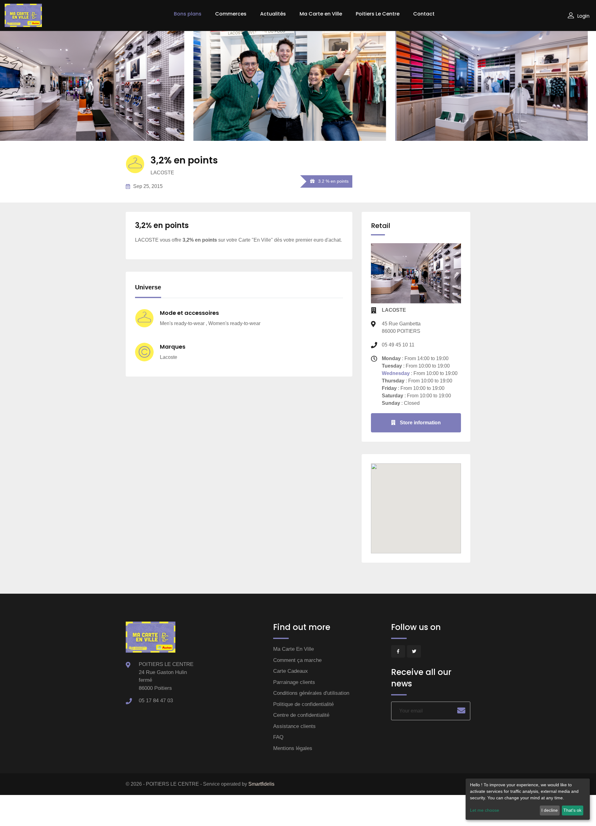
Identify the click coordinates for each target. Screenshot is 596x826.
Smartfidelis (261, 784)
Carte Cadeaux (290, 671)
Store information (420, 422)
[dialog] (528, 799)
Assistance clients (294, 726)
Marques (172, 346)
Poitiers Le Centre (378, 13)
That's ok (572, 810)
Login (583, 16)
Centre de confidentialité (301, 715)
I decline (549, 810)
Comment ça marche (297, 660)
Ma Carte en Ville (321, 13)
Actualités (273, 13)
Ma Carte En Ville (293, 649)
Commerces (230, 13)
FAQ (278, 737)
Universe (148, 287)
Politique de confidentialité (303, 704)
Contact (424, 13)
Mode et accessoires (189, 313)
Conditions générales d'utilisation (311, 693)
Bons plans (187, 13)
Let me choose (484, 810)
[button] (416, 496)
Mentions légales (292, 748)
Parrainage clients (294, 682)
